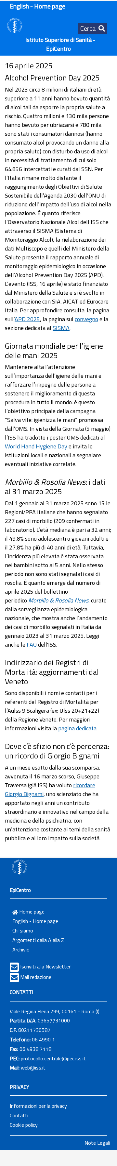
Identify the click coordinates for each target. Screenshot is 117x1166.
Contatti (19, 1115)
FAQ (32, 644)
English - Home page (37, 6)
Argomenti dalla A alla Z (38, 940)
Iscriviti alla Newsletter (45, 966)
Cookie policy (24, 1125)
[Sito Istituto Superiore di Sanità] (19, 867)
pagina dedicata (77, 728)
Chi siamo (22, 930)
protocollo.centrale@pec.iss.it (53, 1058)
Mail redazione (35, 977)
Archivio (21, 949)
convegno (86, 319)
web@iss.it (33, 1067)
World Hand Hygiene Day (36, 446)
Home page (31, 911)
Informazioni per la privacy (38, 1106)
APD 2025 (27, 319)
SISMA (61, 327)
